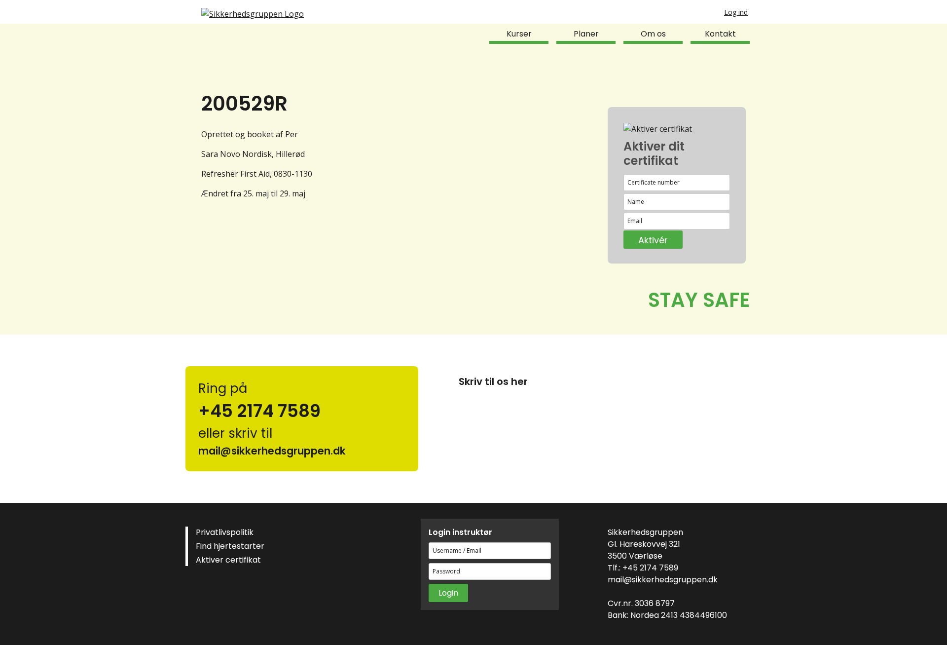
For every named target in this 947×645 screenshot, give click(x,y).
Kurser (519, 33)
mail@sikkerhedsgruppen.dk (663, 579)
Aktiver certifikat (228, 560)
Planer (586, 33)
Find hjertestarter (230, 546)
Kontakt (720, 33)
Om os (653, 33)
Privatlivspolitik (225, 532)
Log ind (736, 12)
